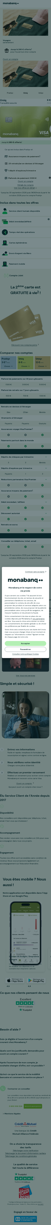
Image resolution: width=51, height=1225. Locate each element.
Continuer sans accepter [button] (34, 572)
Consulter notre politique (25, 654)
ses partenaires (39, 619)
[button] (25, 643)
